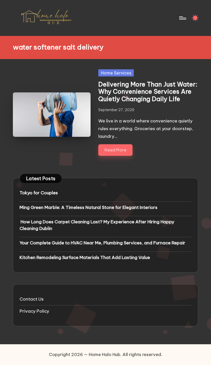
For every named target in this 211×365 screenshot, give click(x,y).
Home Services (116, 72)
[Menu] (182, 18)
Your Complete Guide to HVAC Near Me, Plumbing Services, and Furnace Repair (102, 243)
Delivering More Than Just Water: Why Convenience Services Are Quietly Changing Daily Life (147, 91)
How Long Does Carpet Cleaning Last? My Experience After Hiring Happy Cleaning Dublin (97, 225)
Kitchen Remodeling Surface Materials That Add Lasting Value (85, 257)
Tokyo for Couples (39, 193)
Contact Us (32, 299)
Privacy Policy (34, 311)
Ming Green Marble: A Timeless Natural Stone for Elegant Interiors (88, 207)
